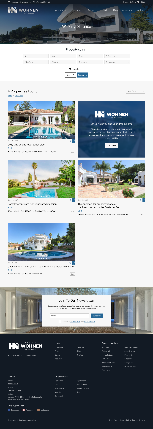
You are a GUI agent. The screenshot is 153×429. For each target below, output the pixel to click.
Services (75, 10)
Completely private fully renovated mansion (32, 204)
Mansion (58, 392)
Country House (83, 388)
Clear (69, 75)
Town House (59, 388)
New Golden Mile (108, 363)
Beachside (106, 370)
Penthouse (59, 381)
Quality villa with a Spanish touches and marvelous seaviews (41, 266)
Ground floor (82, 384)
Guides (105, 10)
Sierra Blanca (129, 351)
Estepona (128, 359)
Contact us (111, 145)
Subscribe (97, 316)
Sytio (143, 420)
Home (10, 96)
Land (79, 392)
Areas (91, 10)
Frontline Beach (130, 366)
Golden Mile (106, 351)
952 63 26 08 (13, 384)
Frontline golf (107, 366)
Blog (115, 10)
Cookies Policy (125, 420)
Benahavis (128, 355)
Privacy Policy (89, 321)
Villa (56, 384)
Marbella (105, 347)
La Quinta (105, 359)
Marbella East (107, 355)
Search (81, 75)
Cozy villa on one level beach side (26, 144)
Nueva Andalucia (131, 347)
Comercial (59, 396)
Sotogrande (128, 363)
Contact (140, 10)
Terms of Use (75, 321)
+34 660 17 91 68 (14, 390)
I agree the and (78, 321)
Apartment (81, 381)
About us (127, 10)
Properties (57, 10)
